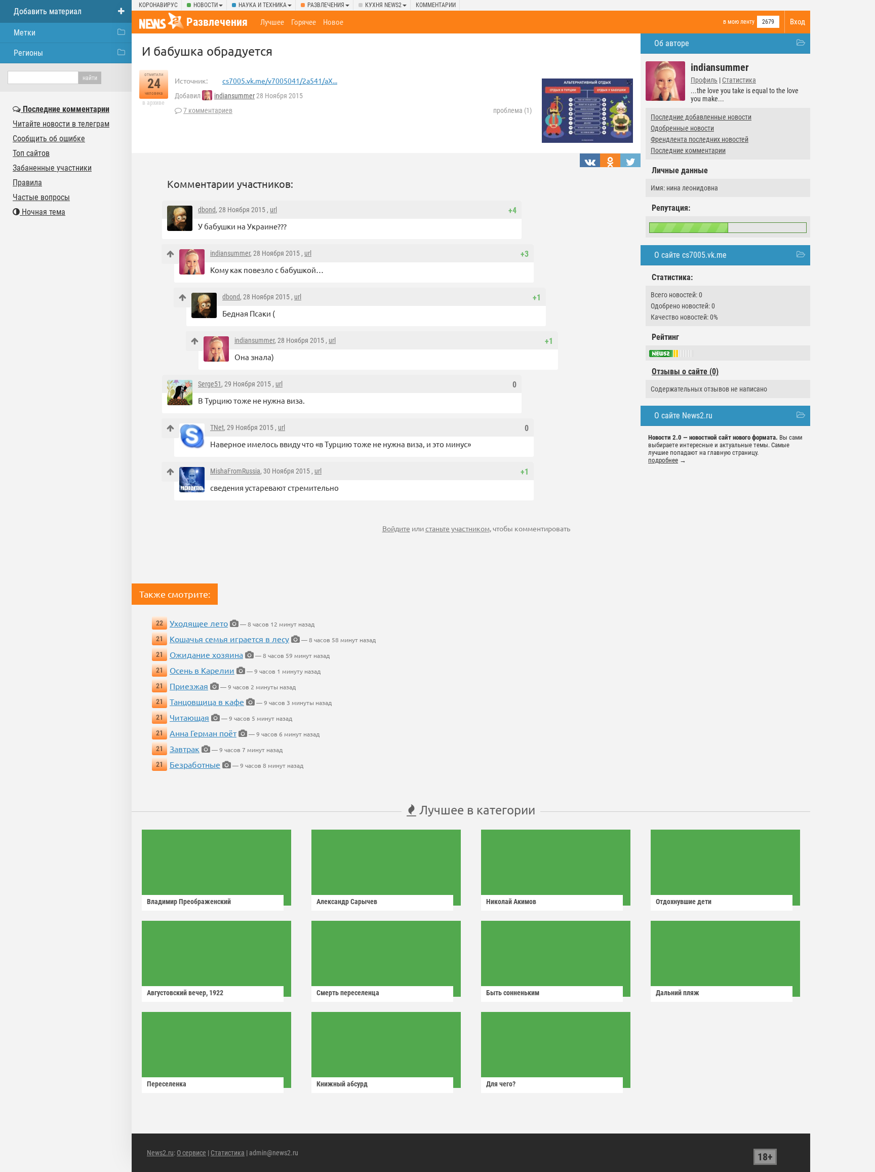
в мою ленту (738, 21)
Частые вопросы (41, 197)
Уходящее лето (199, 623)
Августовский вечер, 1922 (185, 993)
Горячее (303, 22)
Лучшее (272, 22)
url (273, 210)
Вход (797, 21)
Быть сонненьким (512, 993)
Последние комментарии (688, 150)
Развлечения (325, 5)
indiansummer (234, 96)
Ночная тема (42, 212)
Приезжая (189, 686)
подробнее (663, 460)
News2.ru (160, 1153)
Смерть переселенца (347, 993)
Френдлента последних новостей (699, 139)
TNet (217, 427)
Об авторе (671, 43)
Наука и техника (262, 5)
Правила (27, 182)
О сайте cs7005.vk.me (690, 255)
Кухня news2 (383, 5)
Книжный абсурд (342, 1084)
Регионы (28, 53)
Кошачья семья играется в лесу (229, 639)
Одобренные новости (682, 128)
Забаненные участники (52, 168)
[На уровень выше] (170, 254)
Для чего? (500, 1084)
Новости (205, 5)
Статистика (739, 80)
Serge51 (209, 384)
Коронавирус (158, 5)
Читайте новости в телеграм (61, 124)
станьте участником (457, 528)
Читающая (189, 717)
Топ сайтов (31, 153)
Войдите (396, 528)
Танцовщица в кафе (207, 701)
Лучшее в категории (475, 809)
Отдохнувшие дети (683, 901)
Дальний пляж (677, 993)
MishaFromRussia (235, 471)
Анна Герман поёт (203, 733)
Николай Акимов (511, 901)
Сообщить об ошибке (49, 138)
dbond (207, 210)
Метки (24, 32)
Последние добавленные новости (701, 117)
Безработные (195, 764)
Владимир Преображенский (189, 901)
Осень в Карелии (202, 670)
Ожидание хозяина (206, 654)
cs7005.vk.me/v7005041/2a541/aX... (279, 80)
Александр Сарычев (346, 901)
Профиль (704, 80)
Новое (333, 22)
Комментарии (436, 5)
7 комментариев (207, 110)
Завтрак (185, 749)
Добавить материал (48, 11)
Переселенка (166, 1084)
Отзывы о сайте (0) (685, 371)
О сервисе (191, 1153)
